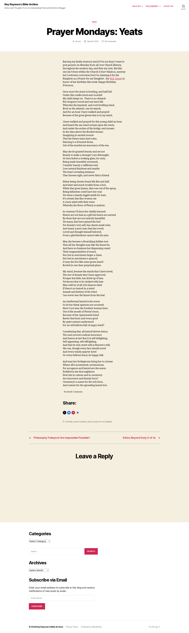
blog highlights (152, 6)
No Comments (110, 41)
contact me (168, 6)
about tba (136, 6)
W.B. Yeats (115, 78)
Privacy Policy (72, 627)
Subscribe (37, 606)
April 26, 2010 (92, 41)
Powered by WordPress (91, 627)
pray (94, 22)
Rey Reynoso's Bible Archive (21, 4)
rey (79, 41)
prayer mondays (79, 422)
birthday (69, 422)
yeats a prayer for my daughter (99, 422)
